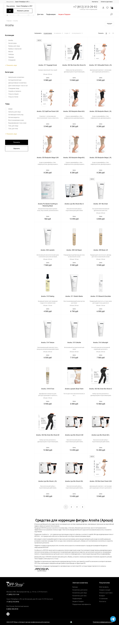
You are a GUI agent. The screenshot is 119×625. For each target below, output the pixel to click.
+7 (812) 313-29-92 (85, 6)
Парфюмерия (51, 14)
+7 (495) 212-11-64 (13, 594)
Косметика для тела (79, 596)
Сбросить (16, 148)
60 (109, 33)
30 (106, 33)
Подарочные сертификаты (81, 604)
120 (113, 33)
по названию (57, 33)
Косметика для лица (79, 593)
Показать (16, 142)
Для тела (40, 14)
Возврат (102, 596)
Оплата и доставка (106, 1)
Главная (9, 21)
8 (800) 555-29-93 (12, 609)
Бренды (75, 587)
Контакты (95, 1)
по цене (67, 33)
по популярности (76, 33)
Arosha (15, 21)
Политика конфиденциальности (102, 622)
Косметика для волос (79, 590)
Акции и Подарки (64, 14)
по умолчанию (48, 33)
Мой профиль (104, 587)
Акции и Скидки (77, 601)
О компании (103, 598)
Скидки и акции (104, 590)
